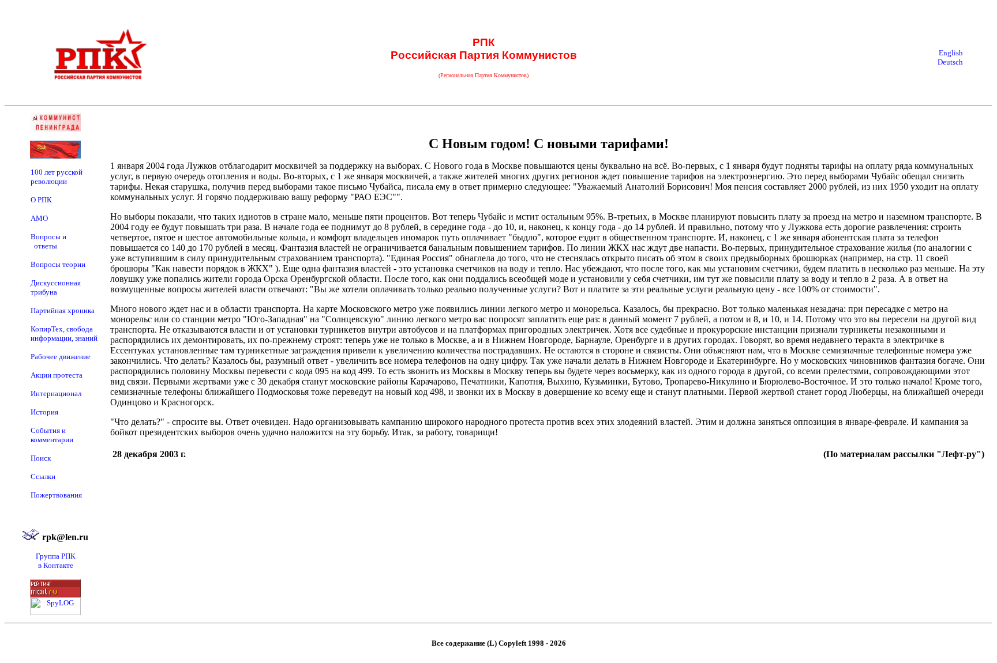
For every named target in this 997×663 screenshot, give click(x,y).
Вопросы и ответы (48, 241)
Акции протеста (57, 375)
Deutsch (950, 62)
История (44, 412)
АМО (39, 218)
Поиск (41, 458)
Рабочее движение (61, 356)
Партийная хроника (63, 310)
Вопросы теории (58, 264)
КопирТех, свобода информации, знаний (64, 333)
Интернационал (56, 393)
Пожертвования (56, 495)
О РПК (41, 199)
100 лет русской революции (57, 177)
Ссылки (43, 476)
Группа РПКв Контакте (56, 561)
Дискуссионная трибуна (56, 287)
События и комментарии (52, 435)
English (951, 52)
